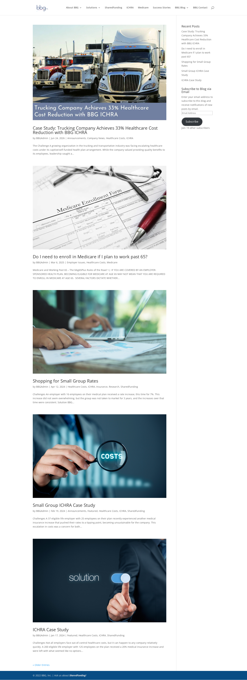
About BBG (72, 7)
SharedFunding (113, 7)
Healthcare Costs (115, 138)
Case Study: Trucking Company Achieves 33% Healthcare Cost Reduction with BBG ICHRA (95, 130)
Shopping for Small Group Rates (65, 381)
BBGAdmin (42, 138)
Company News (96, 138)
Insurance (102, 386)
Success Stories (162, 7)
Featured (93, 511)
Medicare (143, 7)
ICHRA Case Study (51, 630)
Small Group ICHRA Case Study (64, 505)
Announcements (76, 138)
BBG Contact (200, 7)
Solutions (91, 7)
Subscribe (192, 121)
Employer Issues (76, 262)
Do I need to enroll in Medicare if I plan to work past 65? (90, 257)
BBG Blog (180, 7)
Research (114, 386)
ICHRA (130, 7)
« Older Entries (41, 665)
